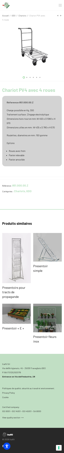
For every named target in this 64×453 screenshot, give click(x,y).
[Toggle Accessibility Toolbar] (7, 446)
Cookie (5, 397)
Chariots (22, 15)
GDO (13, 15)
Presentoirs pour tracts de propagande (13, 292)
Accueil (5, 15)
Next (61, 47)
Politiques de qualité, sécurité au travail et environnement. (28, 388)
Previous (3, 47)
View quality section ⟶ (13, 417)
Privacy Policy (8, 393)
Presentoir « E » (13, 328)
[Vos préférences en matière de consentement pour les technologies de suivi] (59, 448)
